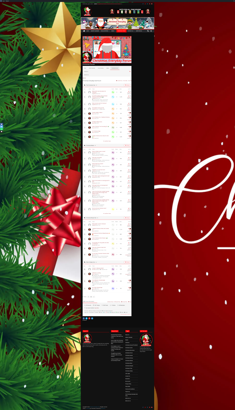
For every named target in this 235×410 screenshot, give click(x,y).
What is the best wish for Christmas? (99, 103)
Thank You (127, 391)
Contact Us (130, 30)
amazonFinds (105, 99)
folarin (94, 269)
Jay (93, 113)
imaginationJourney (103, 100)
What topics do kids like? (97, 157)
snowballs (100, 257)
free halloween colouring (97, 276)
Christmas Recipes (129, 365)
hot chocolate (94, 257)
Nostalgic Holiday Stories (97, 121)
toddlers (95, 187)
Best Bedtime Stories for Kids (98, 107)
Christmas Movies (129, 360)
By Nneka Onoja (128, 254)
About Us (127, 334)
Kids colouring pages (100, 154)
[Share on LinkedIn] (92, 318)
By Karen (129, 244)
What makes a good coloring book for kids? (100, 175)
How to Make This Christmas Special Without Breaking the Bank (117, 342)
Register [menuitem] (7, 0)
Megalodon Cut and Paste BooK (98, 169)
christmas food (95, 251)
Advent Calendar (95, 30)
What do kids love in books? (97, 163)
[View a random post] (150, 30)
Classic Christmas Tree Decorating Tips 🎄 (100, 126)
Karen (94, 245)
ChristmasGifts (96, 99)
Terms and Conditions (130, 389)
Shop (88, 30)
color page (127, 373)
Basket (126, 339)
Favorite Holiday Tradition (97, 112)
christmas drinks (97, 256)
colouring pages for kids (96, 277)
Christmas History (129, 358)
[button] (108, 31)
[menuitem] (1, 1)
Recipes (95, 250)
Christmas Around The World (131, 345)
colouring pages (105, 276)
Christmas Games (129, 355)
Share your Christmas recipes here (99, 247)
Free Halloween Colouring (98, 282)
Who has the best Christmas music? (99, 208)
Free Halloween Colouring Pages (98, 280)
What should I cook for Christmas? (99, 223)
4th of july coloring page (98, 290)
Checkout (127, 342)
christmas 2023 (95, 161)
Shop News (127, 386)
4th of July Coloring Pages (97, 287)
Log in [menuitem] (4, 0)
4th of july (106, 291)
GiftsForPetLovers (101, 161)
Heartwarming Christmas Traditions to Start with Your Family (109, 3)
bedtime (103, 109)
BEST (95, 154)
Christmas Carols (128, 347)
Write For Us (139, 30)
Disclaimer (127, 378)
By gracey (129, 152)
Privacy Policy (128, 383)
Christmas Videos (129, 370)
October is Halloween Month (98, 268)
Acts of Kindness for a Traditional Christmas (101, 117)
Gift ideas (102, 155)
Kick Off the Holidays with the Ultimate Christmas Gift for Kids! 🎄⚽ (99, 96)
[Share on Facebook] (84, 318)
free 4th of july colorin (99, 291)
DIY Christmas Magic (96, 131)
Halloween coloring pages (97, 284)
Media (112, 30)
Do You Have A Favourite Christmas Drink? (100, 253)
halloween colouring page (105, 275)
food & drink (104, 257)
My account (127, 381)
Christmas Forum (121, 30)
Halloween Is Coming (96, 272)
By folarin (129, 269)
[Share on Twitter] (86, 318)
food (105, 250)
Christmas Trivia (128, 368)
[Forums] (83, 78)
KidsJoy (101, 99)
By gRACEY (129, 92)
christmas (106, 155)
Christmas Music (128, 363)
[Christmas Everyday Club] (84, 30)
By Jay (130, 113)
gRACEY (94, 93)
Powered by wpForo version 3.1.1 (125, 314)
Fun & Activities (104, 30)
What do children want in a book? (98, 151)
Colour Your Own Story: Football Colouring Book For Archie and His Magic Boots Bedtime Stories (100, 192)
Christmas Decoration (130, 350)
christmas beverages (104, 256)
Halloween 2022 (104, 269)
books (93, 167)
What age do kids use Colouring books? (100, 185)
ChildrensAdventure (96, 100)
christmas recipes (100, 250)
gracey (94, 152)
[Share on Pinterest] (89, 318)
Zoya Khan (96, 308)
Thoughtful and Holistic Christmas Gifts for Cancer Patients (116, 355)
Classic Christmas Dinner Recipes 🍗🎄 (100, 238)
